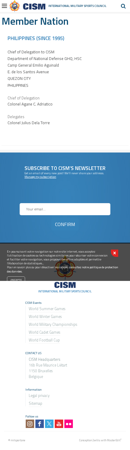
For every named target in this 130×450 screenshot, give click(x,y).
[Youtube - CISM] (59, 424)
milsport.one (18, 440)
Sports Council (95, 6)
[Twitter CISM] (49, 424)
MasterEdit (113, 440)
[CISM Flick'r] (68, 424)
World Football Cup (44, 340)
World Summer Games (47, 309)
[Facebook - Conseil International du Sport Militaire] (39, 424)
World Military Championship (52, 324)
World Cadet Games (44, 332)
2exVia (96, 440)
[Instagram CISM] (30, 424)
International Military (66, 6)
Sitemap (35, 403)
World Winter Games (45, 316)
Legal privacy (39, 395)
